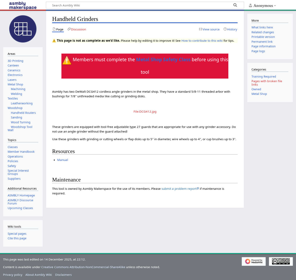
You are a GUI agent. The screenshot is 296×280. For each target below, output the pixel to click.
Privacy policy (12, 275)
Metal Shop (259, 94)
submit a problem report (178, 189)
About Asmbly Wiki (38, 275)
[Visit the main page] (23, 28)
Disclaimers (63, 275)
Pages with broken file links (266, 82)
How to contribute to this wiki (202, 40)
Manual (62, 160)
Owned (256, 89)
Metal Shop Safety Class (163, 59)
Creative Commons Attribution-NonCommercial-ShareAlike (83, 267)
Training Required (263, 76)
